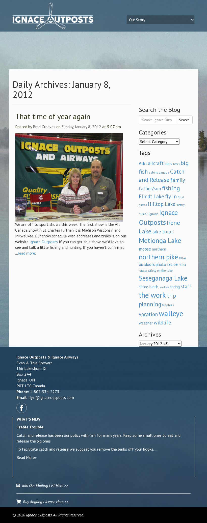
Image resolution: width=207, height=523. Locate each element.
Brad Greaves (44, 126)
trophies (168, 305)
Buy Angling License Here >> (44, 501)
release (143, 270)
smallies (164, 287)
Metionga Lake (160, 240)
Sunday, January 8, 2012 (81, 126)
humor (143, 214)
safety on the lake (160, 270)
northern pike (158, 257)
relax (182, 264)
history (180, 205)
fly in (171, 196)
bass (168, 163)
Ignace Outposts (44, 241)
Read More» (27, 457)
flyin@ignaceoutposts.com (51, 397)
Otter (182, 258)
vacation (148, 314)
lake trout (162, 231)
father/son (150, 188)
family (177, 180)
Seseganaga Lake (163, 278)
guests (143, 205)
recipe (172, 264)
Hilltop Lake (161, 204)
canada (164, 172)
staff (186, 286)
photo (161, 264)
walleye (171, 313)
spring (175, 286)
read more (26, 253)
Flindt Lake (151, 196)
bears (176, 164)
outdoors (147, 264)
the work (152, 295)
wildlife (162, 322)
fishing (171, 188)
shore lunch (148, 286)
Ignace (153, 213)
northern (159, 249)
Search (184, 120)
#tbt (143, 163)
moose (145, 249)
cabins (153, 172)
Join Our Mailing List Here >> (44, 485)
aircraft (156, 163)
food (181, 197)
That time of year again (52, 116)
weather (146, 322)
